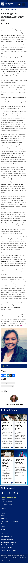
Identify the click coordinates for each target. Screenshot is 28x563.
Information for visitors (9, 534)
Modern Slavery (6, 547)
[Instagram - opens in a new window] (10, 493)
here (19, 315)
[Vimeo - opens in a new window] (14, 493)
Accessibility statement (9, 545)
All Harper (13, 9)
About (3, 513)
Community (5, 524)
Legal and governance (8, 542)
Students (14, 1)
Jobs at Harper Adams (8, 550)
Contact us (4, 508)
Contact (22, 1)
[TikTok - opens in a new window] (2, 493)
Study (3, 516)
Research (4, 518)
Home (2, 9)
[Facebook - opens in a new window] (6, 493)
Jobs (26, 1)
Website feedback (7, 539)
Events (3, 529)
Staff (18, 1)
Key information (6, 537)
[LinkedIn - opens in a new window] (18, 493)
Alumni (9, 1)
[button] (19, 4)
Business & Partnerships (9, 521)
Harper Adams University (8, 497)
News (7, 9)
